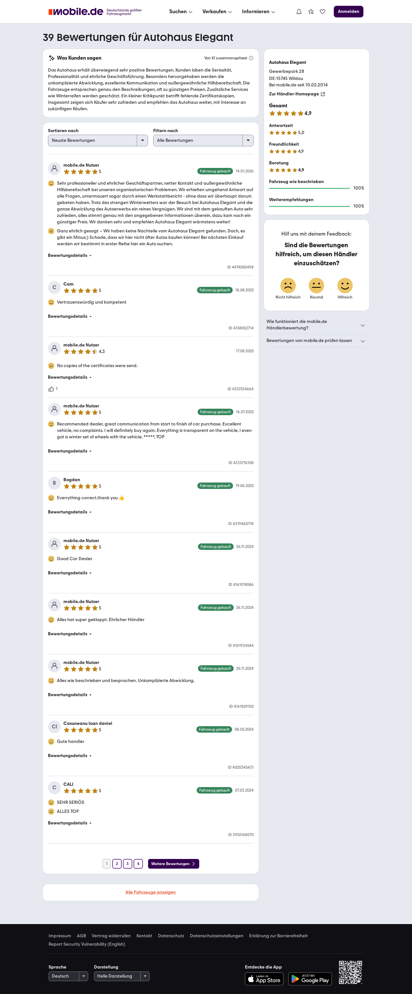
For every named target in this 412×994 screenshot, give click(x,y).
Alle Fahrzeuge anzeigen (151, 892)
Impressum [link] (60, 936)
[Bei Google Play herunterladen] (310, 978)
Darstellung (106, 967)
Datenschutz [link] (171, 936)
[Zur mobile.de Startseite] (101, 12)
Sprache (57, 967)
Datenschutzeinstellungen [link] (216, 936)
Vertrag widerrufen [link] (111, 936)
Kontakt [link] (144, 936)
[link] (310, 11)
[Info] (251, 58)
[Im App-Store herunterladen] (265, 978)
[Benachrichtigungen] (299, 11)
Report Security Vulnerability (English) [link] (87, 944)
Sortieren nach (63, 130)
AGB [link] (81, 936)
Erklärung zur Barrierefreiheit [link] (278, 936)
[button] (151, 255)
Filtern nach (165, 130)
